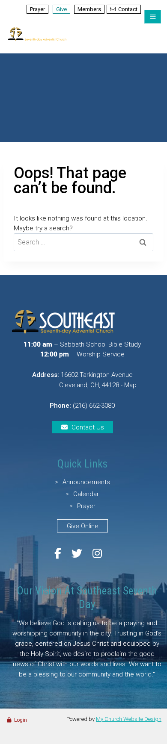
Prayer (37, 9)
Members (89, 9)
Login (20, 720)
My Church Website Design (128, 719)
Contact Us (88, 427)
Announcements (86, 482)
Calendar (86, 494)
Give (61, 9)
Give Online (82, 526)
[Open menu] (152, 17)
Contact (127, 9)
